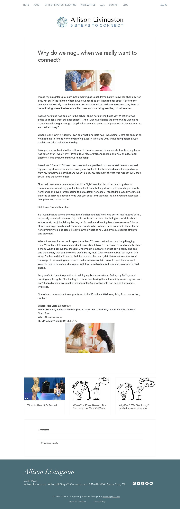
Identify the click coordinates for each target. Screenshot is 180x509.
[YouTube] (151, 483)
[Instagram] (134, 483)
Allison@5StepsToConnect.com (67, 484)
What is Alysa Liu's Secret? (42, 405)
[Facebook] (142, 483)
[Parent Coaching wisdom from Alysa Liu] (44, 388)
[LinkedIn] (138, 483)
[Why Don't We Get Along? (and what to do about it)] (135, 388)
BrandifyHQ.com (111, 496)
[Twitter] (147, 483)
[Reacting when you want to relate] (90, 388)
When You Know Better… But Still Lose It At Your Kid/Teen (89, 407)
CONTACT (30, 481)
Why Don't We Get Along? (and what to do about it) (134, 407)
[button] (87, 5)
